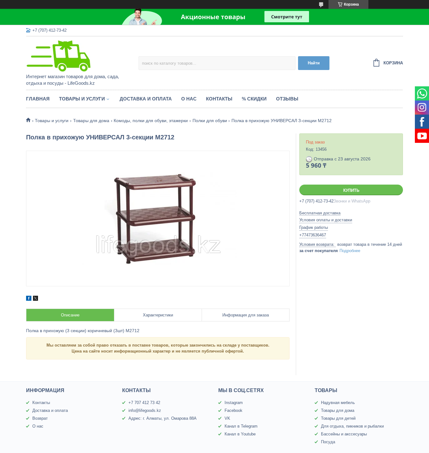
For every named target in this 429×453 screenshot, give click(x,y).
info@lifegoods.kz (144, 410)
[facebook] (28, 299)
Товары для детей (338, 418)
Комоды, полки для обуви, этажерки (151, 120)
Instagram (234, 402)
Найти (314, 63)
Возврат (40, 418)
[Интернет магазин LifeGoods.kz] (81, 55)
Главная (38, 98)
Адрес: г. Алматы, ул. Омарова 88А (162, 418)
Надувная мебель (338, 402)
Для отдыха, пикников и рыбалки (352, 426)
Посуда (328, 442)
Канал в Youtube (240, 434)
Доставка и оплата (146, 98)
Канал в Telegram (241, 426)
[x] (35, 299)
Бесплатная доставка (319, 213)
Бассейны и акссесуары (344, 434)
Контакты (219, 98)
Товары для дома (91, 120)
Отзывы (287, 98)
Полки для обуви (210, 120)
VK (227, 418)
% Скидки (254, 98)
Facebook (233, 410)
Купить (351, 190)
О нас (189, 98)
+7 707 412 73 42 (144, 402)
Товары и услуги (82, 98)
